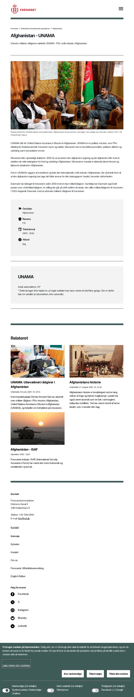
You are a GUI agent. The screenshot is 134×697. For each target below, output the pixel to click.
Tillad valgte (95, 673)
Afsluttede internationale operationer (35, 29)
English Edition (18, 576)
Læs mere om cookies (16, 665)
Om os (14, 560)
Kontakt (15, 527)
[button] (31, 684)
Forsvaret (14, 29)
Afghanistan (57, 29)
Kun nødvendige (73, 673)
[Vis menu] (121, 9)
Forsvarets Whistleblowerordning (27, 568)
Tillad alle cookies (118, 673)
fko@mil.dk (24, 518)
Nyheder (15, 544)
